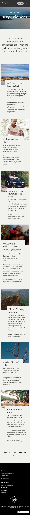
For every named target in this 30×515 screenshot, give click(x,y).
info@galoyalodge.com (7, 473)
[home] (5, 3)
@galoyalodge (5, 478)
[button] (26, 3)
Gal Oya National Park (7, 485)
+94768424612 (5, 476)
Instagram (4, 490)
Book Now (20, 3)
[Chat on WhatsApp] (23, 512)
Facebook (4, 492)
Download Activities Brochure (15, 452)
